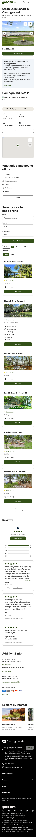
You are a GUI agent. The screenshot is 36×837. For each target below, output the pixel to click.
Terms (31, 817)
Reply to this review (17, 588)
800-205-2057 (9, 764)
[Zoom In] (30, 140)
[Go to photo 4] (15, 276)
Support (5, 780)
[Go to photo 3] (13, 276)
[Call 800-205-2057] (24, 2)
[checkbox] (3, 752)
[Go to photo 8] (22, 276)
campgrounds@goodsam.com (14, 767)
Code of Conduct (22, 820)
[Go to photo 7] (20, 276)
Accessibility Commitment (9, 820)
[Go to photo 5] (17, 276)
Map (12, 254)
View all (18, 197)
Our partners (6, 792)
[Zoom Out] (30, 144)
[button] (7, 85)
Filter (7, 247)
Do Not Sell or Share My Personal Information (13, 815)
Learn (4, 786)
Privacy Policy (21, 798)
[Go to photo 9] (24, 276)
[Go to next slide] (31, 33)
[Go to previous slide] (4, 33)
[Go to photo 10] (25, 276)
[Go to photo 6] (18, 276)
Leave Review (18, 538)
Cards (6, 254)
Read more (28, 580)
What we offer (7, 773)
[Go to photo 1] (10, 276)
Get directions (6, 664)
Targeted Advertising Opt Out (9, 817)
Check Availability (18, 241)
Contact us (18, 131)
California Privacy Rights (17, 813)
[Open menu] (32, 2)
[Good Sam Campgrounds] (13, 741)
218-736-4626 (6, 671)
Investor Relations (23, 817)
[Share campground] (25, 24)
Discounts (5, 694)
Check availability (18, 53)
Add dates (18, 291)
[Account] (28, 2)
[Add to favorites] (30, 24)
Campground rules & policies (11, 682)
